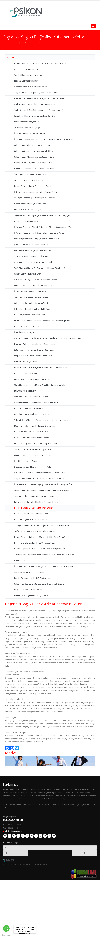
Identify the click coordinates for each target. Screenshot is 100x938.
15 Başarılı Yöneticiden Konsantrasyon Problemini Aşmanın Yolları (41, 525)
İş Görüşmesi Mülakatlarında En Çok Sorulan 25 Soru (36, 192)
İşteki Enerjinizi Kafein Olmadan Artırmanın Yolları (34, 104)
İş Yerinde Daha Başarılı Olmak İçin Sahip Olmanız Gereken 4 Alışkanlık (43, 566)
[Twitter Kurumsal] (14, 836)
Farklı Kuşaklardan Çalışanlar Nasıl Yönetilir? (32, 250)
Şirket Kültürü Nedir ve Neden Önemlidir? (31, 244)
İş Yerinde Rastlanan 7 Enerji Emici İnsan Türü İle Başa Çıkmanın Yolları (44, 227)
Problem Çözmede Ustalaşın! (26, 81)
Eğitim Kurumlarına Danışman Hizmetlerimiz (32, 455)
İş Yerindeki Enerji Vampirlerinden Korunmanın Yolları (36, 402)
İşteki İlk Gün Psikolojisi (24, 332)
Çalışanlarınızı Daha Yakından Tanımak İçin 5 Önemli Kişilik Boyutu (42, 490)
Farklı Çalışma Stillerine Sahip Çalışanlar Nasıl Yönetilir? (37, 238)
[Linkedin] (36, 836)
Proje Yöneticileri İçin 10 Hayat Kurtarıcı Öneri (33, 355)
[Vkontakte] (45, 836)
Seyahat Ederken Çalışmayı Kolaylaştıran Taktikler (35, 496)
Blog (5, 43)
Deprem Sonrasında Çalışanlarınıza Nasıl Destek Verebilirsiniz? (40, 63)
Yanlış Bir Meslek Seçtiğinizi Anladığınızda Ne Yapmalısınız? (38, 110)
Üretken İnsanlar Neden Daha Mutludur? (31, 572)
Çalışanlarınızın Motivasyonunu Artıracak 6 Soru (34, 157)
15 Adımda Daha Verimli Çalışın (27, 127)
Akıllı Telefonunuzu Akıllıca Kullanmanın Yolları (33, 285)
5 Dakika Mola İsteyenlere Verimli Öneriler (31, 437)
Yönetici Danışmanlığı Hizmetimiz (28, 75)
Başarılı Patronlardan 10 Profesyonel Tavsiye (33, 186)
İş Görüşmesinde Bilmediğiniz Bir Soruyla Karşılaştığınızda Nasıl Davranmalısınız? (48, 338)
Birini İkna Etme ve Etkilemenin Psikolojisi (31, 414)
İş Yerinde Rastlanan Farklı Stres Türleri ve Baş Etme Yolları (39, 233)
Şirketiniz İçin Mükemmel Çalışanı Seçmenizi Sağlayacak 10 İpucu (41, 420)
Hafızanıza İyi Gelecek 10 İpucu (27, 326)
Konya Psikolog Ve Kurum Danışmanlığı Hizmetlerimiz (36, 443)
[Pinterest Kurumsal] (18, 836)
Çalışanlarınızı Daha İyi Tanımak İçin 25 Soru (32, 145)
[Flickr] (54, 836)
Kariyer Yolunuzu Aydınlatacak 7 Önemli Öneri (33, 162)
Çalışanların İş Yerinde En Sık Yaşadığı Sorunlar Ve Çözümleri (39, 478)
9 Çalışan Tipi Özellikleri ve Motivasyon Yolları (33, 467)
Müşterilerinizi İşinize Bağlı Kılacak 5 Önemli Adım (34, 426)
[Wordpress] (40, 836)
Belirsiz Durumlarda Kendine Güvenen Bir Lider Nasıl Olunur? (39, 537)
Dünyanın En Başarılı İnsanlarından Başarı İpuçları (34, 344)
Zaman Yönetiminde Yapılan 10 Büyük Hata (32, 449)
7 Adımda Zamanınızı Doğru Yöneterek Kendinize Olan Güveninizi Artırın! (44, 554)
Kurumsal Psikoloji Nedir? (25, 391)
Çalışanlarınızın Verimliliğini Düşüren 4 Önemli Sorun (35, 92)
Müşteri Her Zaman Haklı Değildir (28, 589)
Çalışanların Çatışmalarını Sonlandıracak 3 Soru (33, 151)
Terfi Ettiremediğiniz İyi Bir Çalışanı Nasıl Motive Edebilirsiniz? (39, 268)
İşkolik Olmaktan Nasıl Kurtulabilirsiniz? (30, 291)
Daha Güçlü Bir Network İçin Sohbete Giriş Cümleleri (36, 168)
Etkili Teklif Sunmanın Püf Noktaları (28, 408)
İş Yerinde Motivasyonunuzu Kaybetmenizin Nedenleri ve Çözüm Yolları (44, 139)
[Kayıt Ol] (84, 853)
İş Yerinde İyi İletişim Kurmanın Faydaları (31, 86)
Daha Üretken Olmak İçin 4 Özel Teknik (30, 203)
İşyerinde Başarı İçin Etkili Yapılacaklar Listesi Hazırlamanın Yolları (41, 472)
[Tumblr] (49, 836)
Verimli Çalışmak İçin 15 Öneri (26, 361)
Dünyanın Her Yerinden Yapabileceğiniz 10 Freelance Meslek (39, 98)
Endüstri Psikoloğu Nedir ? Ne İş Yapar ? (31, 595)
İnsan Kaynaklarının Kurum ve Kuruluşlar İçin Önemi (35, 116)
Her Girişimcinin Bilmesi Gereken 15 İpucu (31, 432)
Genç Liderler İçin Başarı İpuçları (27, 69)
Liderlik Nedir (19, 560)
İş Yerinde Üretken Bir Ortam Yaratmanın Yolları (34, 262)
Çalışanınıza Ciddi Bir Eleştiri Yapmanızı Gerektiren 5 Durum (39, 584)
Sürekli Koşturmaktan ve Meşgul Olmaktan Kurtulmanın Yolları (40, 385)
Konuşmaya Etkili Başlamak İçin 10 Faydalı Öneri (34, 543)
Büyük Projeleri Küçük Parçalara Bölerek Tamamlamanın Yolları (40, 367)
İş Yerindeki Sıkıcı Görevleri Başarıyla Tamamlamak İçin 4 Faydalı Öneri (43, 484)
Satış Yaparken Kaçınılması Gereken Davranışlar (34, 350)
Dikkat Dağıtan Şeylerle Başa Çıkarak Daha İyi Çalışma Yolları (39, 549)
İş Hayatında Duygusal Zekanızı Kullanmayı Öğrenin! (36, 279)
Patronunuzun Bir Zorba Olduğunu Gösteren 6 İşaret (36, 502)
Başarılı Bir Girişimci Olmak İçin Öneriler (30, 221)
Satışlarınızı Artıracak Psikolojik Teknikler (31, 396)
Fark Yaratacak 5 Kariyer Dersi (27, 121)
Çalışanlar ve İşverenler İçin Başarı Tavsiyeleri (33, 303)
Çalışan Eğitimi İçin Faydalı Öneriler (28, 274)
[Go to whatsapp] (6, 928)
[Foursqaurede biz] (23, 836)
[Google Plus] (9, 836)
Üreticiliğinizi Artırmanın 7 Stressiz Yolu (30, 174)
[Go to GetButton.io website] (6, 935)
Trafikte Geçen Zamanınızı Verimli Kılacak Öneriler (35, 531)
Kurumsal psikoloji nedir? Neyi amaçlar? (30, 209)
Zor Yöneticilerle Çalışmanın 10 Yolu (29, 180)
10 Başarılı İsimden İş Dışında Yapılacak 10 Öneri (34, 198)
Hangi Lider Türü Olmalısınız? (26, 373)
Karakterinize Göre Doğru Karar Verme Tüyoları (34, 379)
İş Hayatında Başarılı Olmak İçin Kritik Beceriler (33, 309)
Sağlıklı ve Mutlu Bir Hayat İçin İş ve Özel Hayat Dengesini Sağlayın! (42, 215)
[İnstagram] (27, 836)
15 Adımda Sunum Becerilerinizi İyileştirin (31, 256)
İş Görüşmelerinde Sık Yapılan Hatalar (30, 133)
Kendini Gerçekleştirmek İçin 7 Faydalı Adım (32, 578)
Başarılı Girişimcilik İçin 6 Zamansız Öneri (31, 513)
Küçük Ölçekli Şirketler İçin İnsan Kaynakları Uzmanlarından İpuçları (42, 320)
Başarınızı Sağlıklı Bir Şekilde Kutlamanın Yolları (27, 43)
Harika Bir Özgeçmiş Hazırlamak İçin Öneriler (33, 519)
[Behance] (32, 836)
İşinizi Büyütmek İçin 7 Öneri (26, 461)
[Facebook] (5, 836)
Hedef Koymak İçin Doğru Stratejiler (29, 315)
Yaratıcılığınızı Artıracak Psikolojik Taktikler (31, 297)
